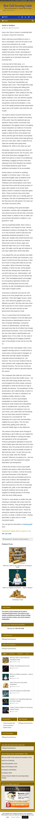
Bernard (5, 28)
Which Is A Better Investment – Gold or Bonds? (18, 588)
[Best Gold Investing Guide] (17, 3)
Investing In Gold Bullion (9, 770)
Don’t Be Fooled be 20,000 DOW (20, 691)
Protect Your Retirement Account (19, 666)
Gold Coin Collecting (8, 760)
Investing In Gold (17, 600)
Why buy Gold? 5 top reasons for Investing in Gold (17, 566)
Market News (7, 727)
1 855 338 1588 (19, 628)
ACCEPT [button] (25, 817)
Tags (27, 654)
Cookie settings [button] (15, 817)
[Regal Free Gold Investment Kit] (17, 797)
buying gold (28, 524)
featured (16, 539)
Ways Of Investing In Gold (9, 766)
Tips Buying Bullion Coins (9, 763)
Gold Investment (14, 28)
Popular (12, 654)
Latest (5, 654)
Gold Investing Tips (9, 723)
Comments (20, 654)
